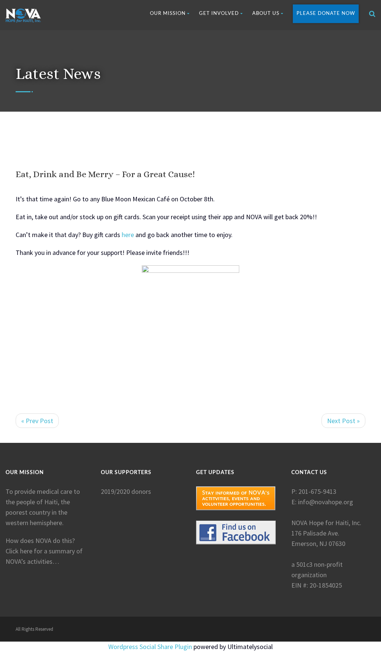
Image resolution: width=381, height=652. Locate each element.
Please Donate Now (326, 13)
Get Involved (219, 13)
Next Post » (343, 420)
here (127, 234)
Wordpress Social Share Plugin (150, 646)
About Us (265, 13)
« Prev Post (37, 420)
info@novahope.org (325, 502)
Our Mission (168, 13)
